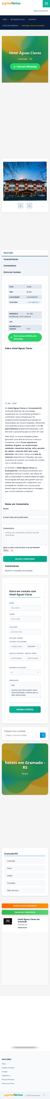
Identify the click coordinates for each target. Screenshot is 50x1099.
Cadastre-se (6, 1076)
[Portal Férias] (11, 4)
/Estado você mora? (18, 642)
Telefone (13, 627)
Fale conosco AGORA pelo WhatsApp (25, 337)
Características (11, 259)
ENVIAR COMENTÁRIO (25, 559)
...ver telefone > (33, 302)
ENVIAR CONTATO (25, 709)
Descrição (8, 252)
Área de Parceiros (8, 1079)
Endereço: (13, 314)
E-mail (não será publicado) (15, 517)
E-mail (12, 614)
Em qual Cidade (16, 638)
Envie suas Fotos (8, 1083)
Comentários (10, 265)
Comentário (8, 528)
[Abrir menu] (46, 3)
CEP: (11, 322)
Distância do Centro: (15, 327)
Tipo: (11, 287)
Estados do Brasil (8, 1068)
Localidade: (14, 297)
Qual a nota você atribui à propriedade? (21, 547)
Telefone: (13, 302)
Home (4, 1064)
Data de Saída (31, 653)
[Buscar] (43, 735)
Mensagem (13, 680)
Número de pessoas (17, 668)
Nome (6, 508)
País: (11, 292)
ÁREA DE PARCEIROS (41, 11)
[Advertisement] (25, 111)
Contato (4, 1072)
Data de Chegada (16, 653)
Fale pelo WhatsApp (27, 66)
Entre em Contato (12, 272)
